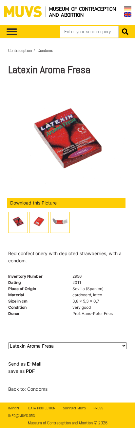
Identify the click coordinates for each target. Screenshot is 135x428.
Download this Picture (33, 203)
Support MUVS (74, 408)
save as (21, 371)
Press (98, 408)
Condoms (45, 50)
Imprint (14, 408)
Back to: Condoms (28, 389)
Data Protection (41, 408)
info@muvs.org (21, 415)
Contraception (20, 50)
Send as (25, 364)
